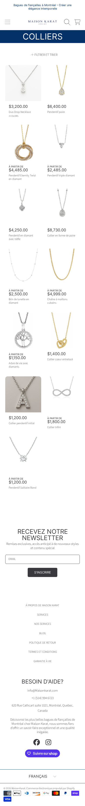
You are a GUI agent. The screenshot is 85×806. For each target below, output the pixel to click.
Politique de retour (42, 643)
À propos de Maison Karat (42, 605)
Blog (42, 633)
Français (38, 776)
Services (42, 615)
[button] (7, 22)
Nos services (42, 624)
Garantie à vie (43, 661)
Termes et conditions (42, 652)
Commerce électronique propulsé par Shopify (50, 788)
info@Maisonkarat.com (42, 690)
